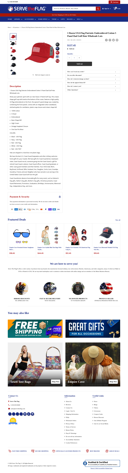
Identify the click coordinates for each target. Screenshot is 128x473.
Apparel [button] (17, 19)
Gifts (63, 19)
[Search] (98, 9)
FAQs (67, 417)
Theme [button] (54, 19)
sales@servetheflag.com (18, 408)
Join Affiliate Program (103, 421)
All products (16, 27)
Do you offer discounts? (74, 75)
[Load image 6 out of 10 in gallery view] (13, 72)
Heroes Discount (99, 417)
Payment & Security (19, 196)
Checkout (115, 2)
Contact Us (69, 408)
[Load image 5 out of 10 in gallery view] (13, 65)
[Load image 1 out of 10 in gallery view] (13, 36)
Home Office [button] (42, 19)
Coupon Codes (98, 414)
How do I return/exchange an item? (78, 79)
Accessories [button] (29, 19)
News (95, 401)
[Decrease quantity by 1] (69, 58)
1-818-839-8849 (13, 2)
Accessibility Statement (72, 439)
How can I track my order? (75, 71)
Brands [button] (70, 19)
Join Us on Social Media (101, 424)
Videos (96, 408)
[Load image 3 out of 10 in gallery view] (13, 50)
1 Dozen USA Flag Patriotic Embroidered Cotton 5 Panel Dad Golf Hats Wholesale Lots (91, 34)
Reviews (68, 404)
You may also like (18, 312)
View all (118, 220)
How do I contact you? (74, 86)
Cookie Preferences (71, 443)
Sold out (80, 64)
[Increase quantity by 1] (79, 58)
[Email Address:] (117, 40)
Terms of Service (71, 427)
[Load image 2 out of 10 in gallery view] (13, 43)
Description (15, 86)
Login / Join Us (70, 411)
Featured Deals (17, 219)
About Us (68, 401)
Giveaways (97, 411)
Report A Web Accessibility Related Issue (101, 468)
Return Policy (70, 430)
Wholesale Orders (71, 420)
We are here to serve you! (64, 263)
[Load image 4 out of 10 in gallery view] (13, 57)
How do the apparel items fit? (76, 82)
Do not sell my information (74, 436)
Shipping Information (72, 414)
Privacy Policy (70, 424)
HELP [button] (78, 19)
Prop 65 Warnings (71, 433)
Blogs (95, 404)
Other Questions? (72, 90)
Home (10, 19)
